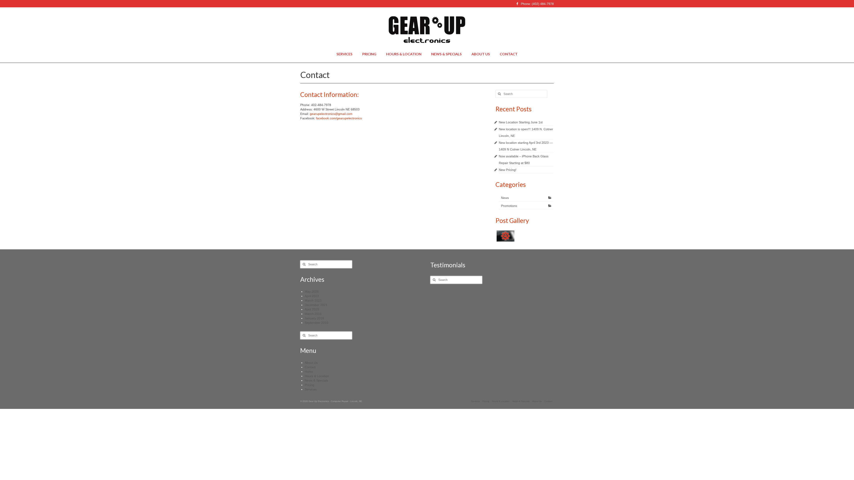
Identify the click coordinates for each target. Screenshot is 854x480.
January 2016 (314, 318)
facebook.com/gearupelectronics (339, 118)
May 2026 (312, 291)
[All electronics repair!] (504, 236)
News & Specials (316, 380)
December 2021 (316, 305)
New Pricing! (507, 170)
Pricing (309, 385)
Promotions (509, 206)
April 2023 (312, 296)
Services (311, 389)
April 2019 (312, 309)
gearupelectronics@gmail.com (331, 114)
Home (309, 371)
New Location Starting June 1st (521, 122)
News (505, 198)
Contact (310, 367)
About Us (311, 362)
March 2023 (313, 300)
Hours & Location (317, 376)
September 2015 (316, 322)
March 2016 (313, 314)
